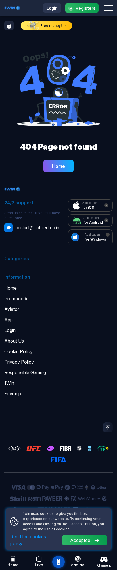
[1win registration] (9, 25)
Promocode (16, 298)
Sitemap (12, 393)
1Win (9, 383)
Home (58, 166)
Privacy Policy (19, 362)
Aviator (11, 309)
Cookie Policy (18, 351)
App (8, 320)
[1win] (12, 7)
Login (52, 8)
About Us (14, 341)
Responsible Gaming (25, 372)
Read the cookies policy (28, 540)
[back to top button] (108, 427)
